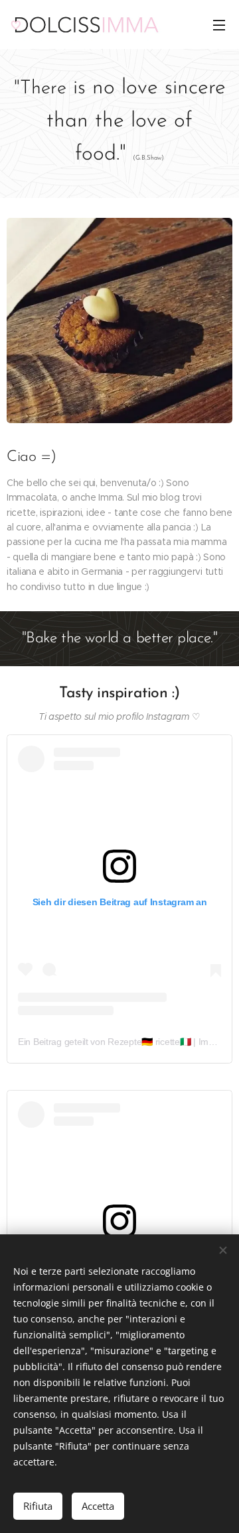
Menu (219, 24)
